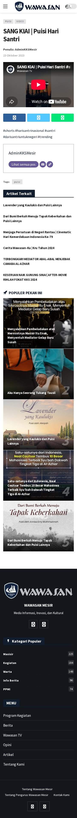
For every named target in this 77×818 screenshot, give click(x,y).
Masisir (38, 654)
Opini (7, 744)
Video (20, 21)
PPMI (38, 689)
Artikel (8, 754)
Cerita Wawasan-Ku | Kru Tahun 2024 (28, 248)
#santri (50, 130)
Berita (8, 725)
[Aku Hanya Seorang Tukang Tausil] (38, 374)
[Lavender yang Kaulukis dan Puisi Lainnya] (38, 424)
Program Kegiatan (17, 715)
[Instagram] (44, 624)
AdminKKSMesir (22, 153)
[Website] (50, 164)
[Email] (43, 164)
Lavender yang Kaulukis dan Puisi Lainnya (32, 205)
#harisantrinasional (29, 130)
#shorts (9, 130)
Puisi (8, 21)
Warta (38, 672)
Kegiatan (38, 663)
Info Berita (38, 680)
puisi (17, 181)
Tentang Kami (13, 764)
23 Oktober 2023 (13, 55)
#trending (45, 137)
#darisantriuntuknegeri (20, 137)
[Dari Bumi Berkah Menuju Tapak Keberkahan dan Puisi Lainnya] (38, 526)
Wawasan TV (12, 735)
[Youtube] (33, 624)
